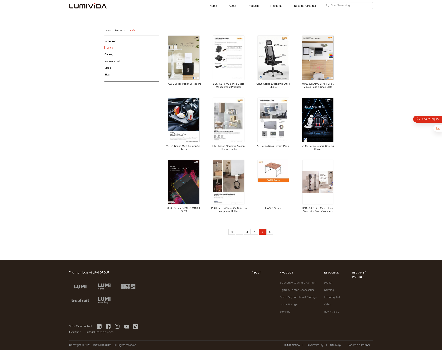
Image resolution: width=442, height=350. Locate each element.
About (232, 5)
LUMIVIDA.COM (102, 345)
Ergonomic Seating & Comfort (298, 283)
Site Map (335, 345)
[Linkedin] (99, 326)
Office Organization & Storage (298, 297)
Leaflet (110, 47)
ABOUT (256, 272)
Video (107, 67)
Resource (276, 5)
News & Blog (331, 312)
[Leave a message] (437, 128)
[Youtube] (126, 326)
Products (253, 5)
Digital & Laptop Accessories (297, 290)
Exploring (285, 312)
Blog (106, 74)
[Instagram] (117, 326)
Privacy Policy (315, 345)
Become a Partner (305, 5)
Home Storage (288, 305)
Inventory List (112, 61)
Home (213, 5)
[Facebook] (108, 326)
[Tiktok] (135, 326)
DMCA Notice (292, 345)
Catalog (108, 54)
